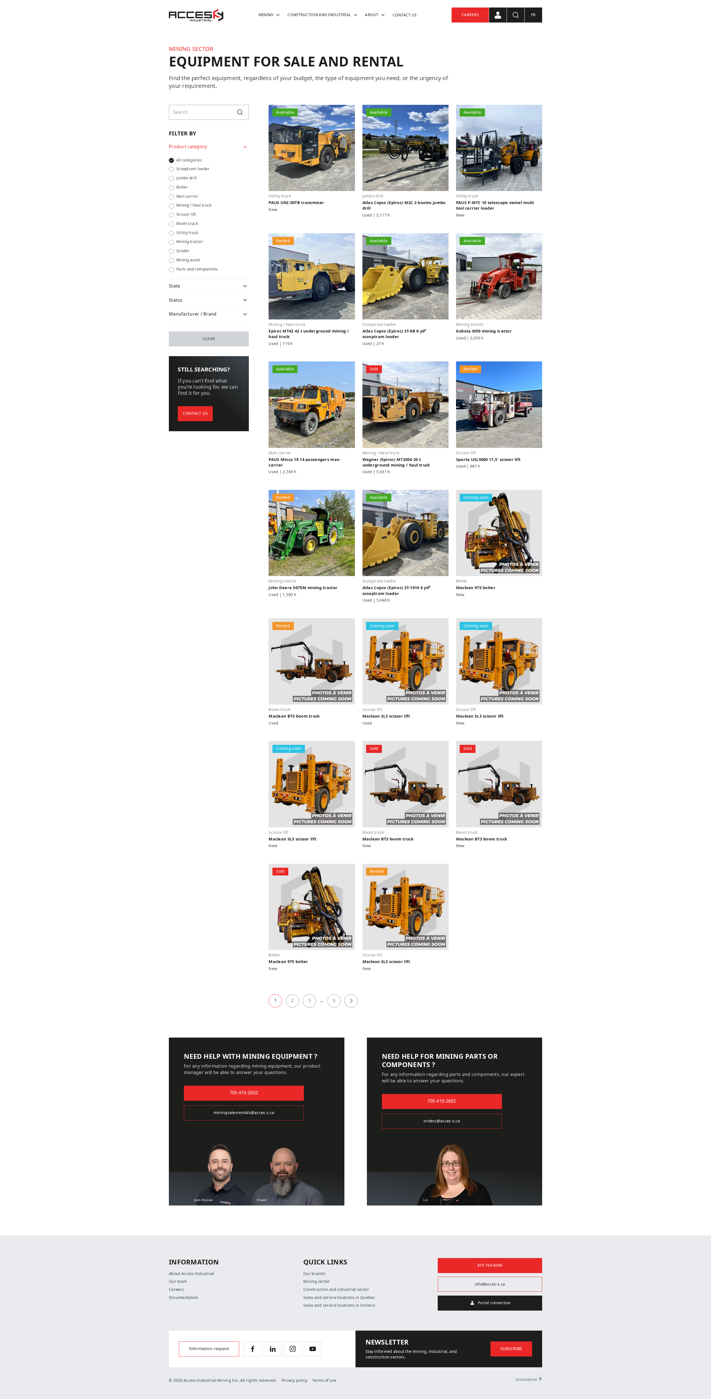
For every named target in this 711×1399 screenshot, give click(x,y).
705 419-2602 (244, 1092)
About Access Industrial (191, 1273)
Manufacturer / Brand (193, 314)
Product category (188, 146)
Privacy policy (294, 1380)
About (371, 15)
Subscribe (511, 1348)
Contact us (405, 15)
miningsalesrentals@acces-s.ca (244, 1112)
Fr (533, 15)
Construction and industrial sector (336, 1289)
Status (176, 300)
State (174, 286)
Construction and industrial (319, 15)
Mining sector (316, 1281)
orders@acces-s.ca (442, 1121)
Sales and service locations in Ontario (339, 1305)
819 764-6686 (489, 1265)
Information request (209, 1348)
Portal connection (494, 1303)
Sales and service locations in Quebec (339, 1297)
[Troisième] (528, 1379)
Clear (209, 338)
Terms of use (324, 1380)
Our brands (314, 1273)
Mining (266, 15)
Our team (178, 1281)
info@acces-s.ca (490, 1284)
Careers (470, 15)
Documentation (184, 1297)
